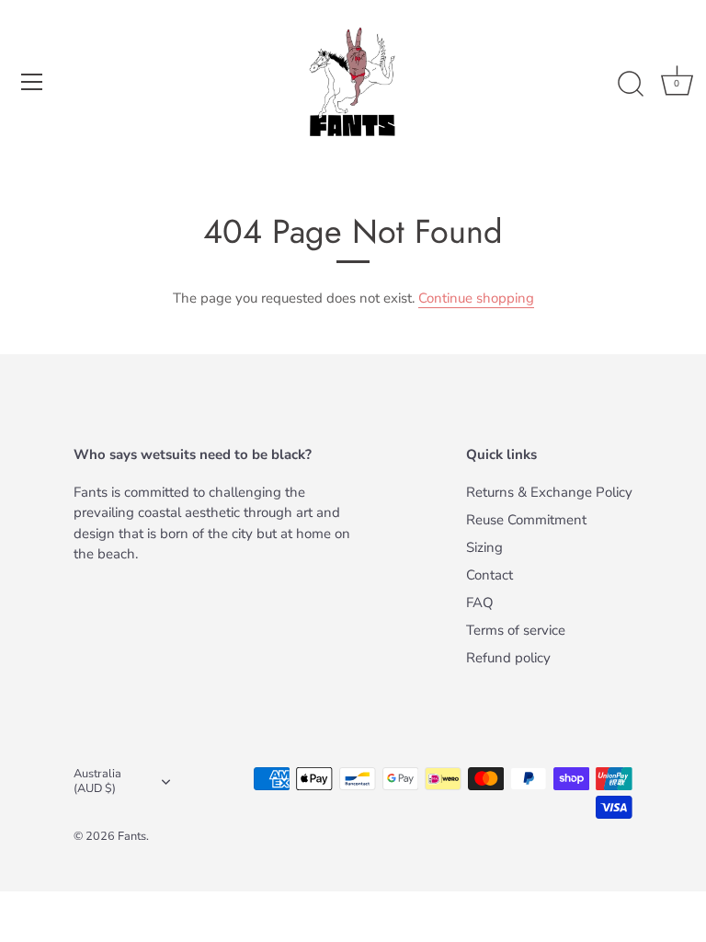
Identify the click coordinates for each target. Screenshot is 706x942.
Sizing (484, 547)
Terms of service (515, 630)
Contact (489, 575)
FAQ (480, 602)
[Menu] (32, 82)
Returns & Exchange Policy (549, 492)
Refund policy (508, 658)
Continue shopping (476, 298)
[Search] (630, 84)
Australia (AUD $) (97, 782)
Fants (132, 836)
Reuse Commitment (526, 520)
